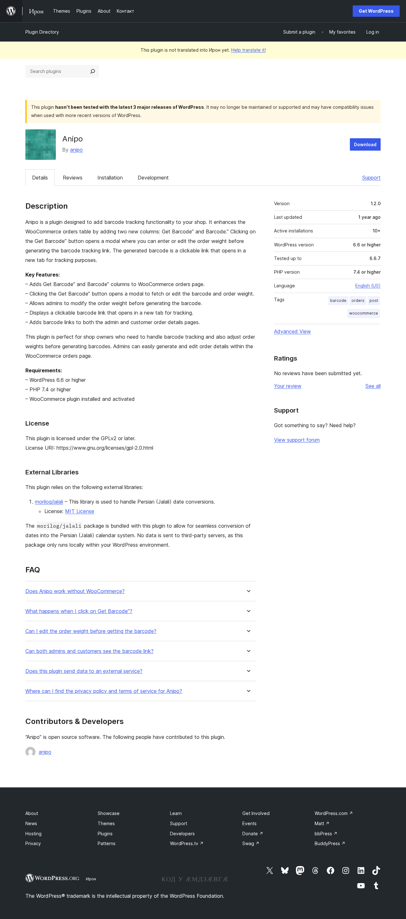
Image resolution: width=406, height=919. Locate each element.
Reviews (72, 177)
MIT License (79, 511)
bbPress (326, 833)
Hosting (33, 833)
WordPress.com (334, 813)
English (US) (368, 285)
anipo (76, 150)
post (374, 300)
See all (373, 386)
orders (357, 300)
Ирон (91, 878)
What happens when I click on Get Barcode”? (78, 611)
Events (249, 823)
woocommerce (363, 313)
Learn (176, 813)
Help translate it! (248, 50)
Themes (106, 823)
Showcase (109, 813)
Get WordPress (376, 11)
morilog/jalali (49, 502)
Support (371, 177)
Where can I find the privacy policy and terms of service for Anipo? (103, 691)
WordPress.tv (187, 843)
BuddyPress (330, 843)
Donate (252, 833)
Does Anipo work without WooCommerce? (75, 591)
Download (365, 144)
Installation (110, 177)
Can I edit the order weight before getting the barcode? (90, 631)
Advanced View (292, 331)
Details (40, 177)
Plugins (105, 833)
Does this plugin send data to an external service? (83, 671)
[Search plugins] (92, 71)
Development (153, 177)
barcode (338, 300)
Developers (182, 833)
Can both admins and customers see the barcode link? (89, 651)
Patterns (106, 843)
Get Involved (256, 813)
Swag (250, 843)
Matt (322, 823)
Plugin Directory (42, 32)
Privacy (33, 843)
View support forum (297, 440)
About (31, 813)
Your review (287, 386)
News (31, 823)
